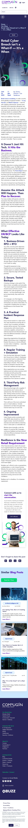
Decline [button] (16, 825)
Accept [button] (11, 825)
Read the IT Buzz (9, 580)
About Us (5, 741)
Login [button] (23, 2)
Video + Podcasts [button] (7, 766)
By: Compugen (5, 641)
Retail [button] (4, 731)
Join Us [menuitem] (11, 7)
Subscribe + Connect (8, 772)
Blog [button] (3, 756)
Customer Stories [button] (7, 758)
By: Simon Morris (6, 606)
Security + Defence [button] (7, 735)
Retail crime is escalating (8, 98)
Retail (13, 35)
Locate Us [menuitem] (4, 7)
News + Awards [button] (6, 762)
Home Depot (19, 170)
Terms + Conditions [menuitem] (8, 807)
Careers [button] (4, 743)
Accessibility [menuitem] (6, 805)
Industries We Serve (8, 726)
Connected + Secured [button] (8, 718)
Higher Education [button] (7, 729)
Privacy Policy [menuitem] (6, 803)
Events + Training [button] (7, 760)
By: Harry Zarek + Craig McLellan (9, 675)
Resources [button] (5, 764)
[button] (9, 2)
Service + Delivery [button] (7, 719)
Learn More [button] (6, 619)
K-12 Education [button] (6, 727)
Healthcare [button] (5, 733)
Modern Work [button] (6, 714)
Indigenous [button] (5, 747)
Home (3, 24)
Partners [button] (4, 748)
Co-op (23, 100)
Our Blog (4, 26)
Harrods (3, 102)
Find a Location (9, 785)
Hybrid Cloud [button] (6, 716)
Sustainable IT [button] (6, 745)
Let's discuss (14, 516)
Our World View (7, 712)
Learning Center (7, 755)
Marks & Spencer (13, 102)
